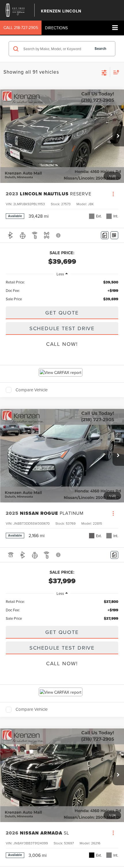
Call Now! (62, 344)
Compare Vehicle (32, 390)
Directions (56, 28)
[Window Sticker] (114, 235)
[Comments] (105, 235)
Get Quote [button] (61, 312)
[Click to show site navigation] (115, 28)
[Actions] (113, 194)
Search (100, 48)
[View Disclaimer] (58, 235)
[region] (62, 290)
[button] (21, 28)
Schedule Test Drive (62, 328)
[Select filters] (104, 72)
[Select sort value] (114, 72)
